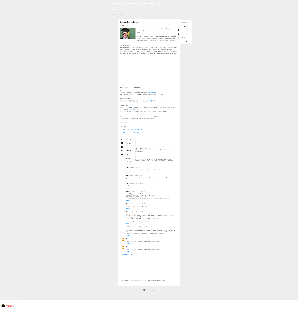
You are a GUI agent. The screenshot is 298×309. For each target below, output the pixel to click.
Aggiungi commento (127, 254)
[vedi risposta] (152, 92)
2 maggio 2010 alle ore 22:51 (136, 167)
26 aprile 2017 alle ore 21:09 (137, 239)
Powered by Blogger (150, 290)
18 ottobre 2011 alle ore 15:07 (138, 203)
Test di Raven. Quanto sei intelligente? (132, 129)
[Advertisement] (149, 70)
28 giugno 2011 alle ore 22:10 (138, 191)
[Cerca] (192, 4)
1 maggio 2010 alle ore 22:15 (135, 146)
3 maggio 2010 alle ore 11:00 (136, 183)
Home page (113, 14)
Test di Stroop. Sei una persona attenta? (133, 131)
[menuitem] (184, 23)
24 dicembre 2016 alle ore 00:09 (140, 226)
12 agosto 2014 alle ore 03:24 (138, 211)
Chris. (127, 167)
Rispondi (128, 164)
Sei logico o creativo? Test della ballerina (133, 133)
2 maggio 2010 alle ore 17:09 (135, 156)
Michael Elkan (153, 293)
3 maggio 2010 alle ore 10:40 (135, 175)
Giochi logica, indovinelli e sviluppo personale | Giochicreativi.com (136, 3)
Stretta (128, 239)
